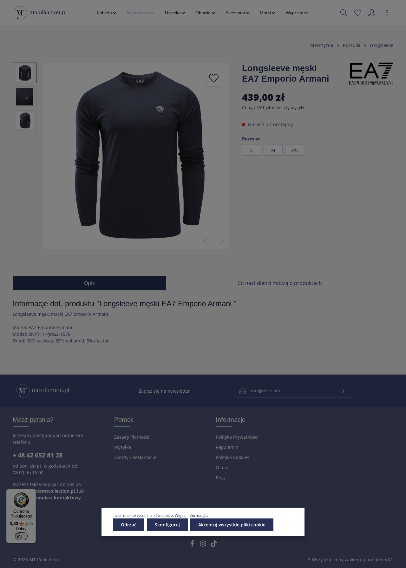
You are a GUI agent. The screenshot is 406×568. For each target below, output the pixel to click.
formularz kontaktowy (56, 498)
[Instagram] (204, 545)
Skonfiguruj (167, 525)
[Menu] (32, 493)
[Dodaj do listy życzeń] (214, 78)
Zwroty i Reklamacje (135, 457)
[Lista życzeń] (357, 12)
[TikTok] (213, 545)
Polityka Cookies (232, 457)
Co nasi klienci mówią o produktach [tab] (280, 283)
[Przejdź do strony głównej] (40, 12)
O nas (222, 467)
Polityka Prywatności (237, 437)
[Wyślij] (343, 390)
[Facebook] (193, 545)
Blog (220, 478)
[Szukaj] (343, 12)
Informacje (231, 419)
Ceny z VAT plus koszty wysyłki (274, 108)
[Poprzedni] (205, 241)
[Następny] (221, 241)
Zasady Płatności (131, 437)
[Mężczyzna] (141, 12)
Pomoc (124, 419)
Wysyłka (122, 447)
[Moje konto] (371, 12)
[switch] (21, 536)
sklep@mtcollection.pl (50, 491)
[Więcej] (387, 12)
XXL (294, 150)
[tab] (89, 283)
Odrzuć (128, 525)
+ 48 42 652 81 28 (37, 455)
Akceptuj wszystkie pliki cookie (231, 525)
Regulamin (227, 447)
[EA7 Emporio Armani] (371, 73)
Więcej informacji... (191, 515)
